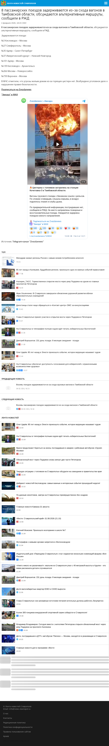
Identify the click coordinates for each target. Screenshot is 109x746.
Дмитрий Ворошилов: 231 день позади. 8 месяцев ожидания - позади (47, 340)
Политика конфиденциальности (17, 727)
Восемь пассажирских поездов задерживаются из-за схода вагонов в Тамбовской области (56, 405)
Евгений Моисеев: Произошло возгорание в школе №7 (41, 530)
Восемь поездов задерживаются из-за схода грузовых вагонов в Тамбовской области (54, 385)
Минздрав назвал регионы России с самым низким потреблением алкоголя (50, 258)
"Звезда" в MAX (9, 94)
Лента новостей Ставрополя (16, 740)
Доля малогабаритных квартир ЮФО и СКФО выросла (40, 589)
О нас (5, 713)
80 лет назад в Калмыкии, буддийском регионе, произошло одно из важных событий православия (60, 270)
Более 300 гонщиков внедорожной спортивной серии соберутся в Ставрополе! (51, 612)
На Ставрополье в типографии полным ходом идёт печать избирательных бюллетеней (55, 329)
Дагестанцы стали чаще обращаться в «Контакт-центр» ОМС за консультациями (52, 305)
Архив (6, 736)
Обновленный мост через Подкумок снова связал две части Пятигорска (48, 460)
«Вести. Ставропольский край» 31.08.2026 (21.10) (38, 518)
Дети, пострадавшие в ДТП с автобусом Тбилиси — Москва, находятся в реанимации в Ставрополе (61, 636)
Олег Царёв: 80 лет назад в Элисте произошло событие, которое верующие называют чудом (58, 352)
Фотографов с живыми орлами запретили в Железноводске (43, 542)
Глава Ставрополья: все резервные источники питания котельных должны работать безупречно (59, 601)
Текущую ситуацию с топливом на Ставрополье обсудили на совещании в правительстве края (59, 471)
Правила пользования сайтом (17, 731)
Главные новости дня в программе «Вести (35, 648)
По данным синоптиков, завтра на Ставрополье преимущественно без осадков (52, 495)
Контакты (7, 718)
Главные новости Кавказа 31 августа (32, 507)
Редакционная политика (14, 722)
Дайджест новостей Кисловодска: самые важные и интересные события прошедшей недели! (58, 483)
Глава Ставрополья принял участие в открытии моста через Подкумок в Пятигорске (54, 317)
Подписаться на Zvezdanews (16, 89)
